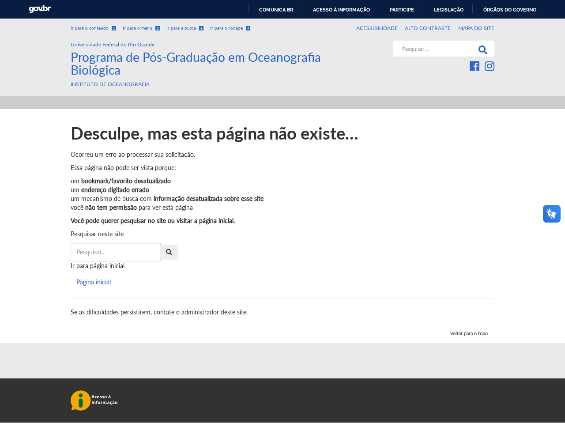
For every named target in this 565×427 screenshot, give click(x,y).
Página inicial (93, 282)
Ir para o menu (141, 27)
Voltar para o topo (469, 333)
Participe (402, 10)
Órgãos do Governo (509, 10)
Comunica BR (276, 10)
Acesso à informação (341, 10)
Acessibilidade (377, 28)
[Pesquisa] (481, 48)
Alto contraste (428, 28)
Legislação (448, 10)
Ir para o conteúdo (93, 27)
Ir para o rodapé (229, 27)
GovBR (40, 9)
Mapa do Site (476, 28)
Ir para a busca (184, 27)
